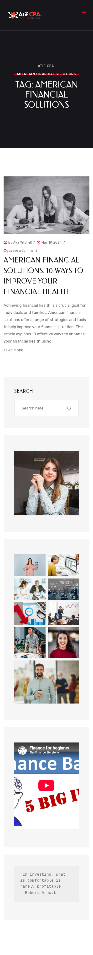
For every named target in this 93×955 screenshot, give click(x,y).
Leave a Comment (23, 250)
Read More (14, 350)
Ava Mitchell (22, 242)
